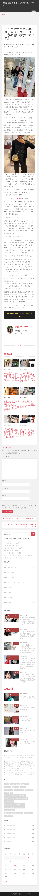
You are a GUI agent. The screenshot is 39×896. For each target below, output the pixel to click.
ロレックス (25, 784)
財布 (9, 597)
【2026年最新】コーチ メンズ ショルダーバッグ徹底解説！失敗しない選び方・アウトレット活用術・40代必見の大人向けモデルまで (27, 377)
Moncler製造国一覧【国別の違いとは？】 (27, 731)
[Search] (33, 534)
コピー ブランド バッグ (11, 545)
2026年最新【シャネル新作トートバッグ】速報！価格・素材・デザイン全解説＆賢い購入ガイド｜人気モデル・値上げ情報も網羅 (11, 376)
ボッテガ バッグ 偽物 (11, 550)
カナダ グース (8, 816)
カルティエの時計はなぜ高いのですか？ (15, 798)
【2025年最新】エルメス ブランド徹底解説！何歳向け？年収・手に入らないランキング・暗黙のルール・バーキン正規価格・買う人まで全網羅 (11, 433)
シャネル (15, 787)
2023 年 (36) (10, 837)
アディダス (29, 790)
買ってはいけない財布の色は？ (13, 813)
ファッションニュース (15, 582)
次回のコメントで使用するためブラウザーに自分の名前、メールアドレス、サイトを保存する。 (19, 506)
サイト (4, 495)
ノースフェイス (15, 784)
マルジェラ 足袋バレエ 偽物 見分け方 (27, 708)
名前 (4, 481)
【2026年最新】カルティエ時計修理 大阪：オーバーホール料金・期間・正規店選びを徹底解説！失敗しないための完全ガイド (27, 648)
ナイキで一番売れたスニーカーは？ (14, 807)
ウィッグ (10, 572)
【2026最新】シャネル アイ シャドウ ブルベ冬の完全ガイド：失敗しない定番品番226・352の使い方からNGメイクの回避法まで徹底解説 (27, 663)
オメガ (6, 793)
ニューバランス (18, 790)
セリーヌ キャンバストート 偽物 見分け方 (27, 720)
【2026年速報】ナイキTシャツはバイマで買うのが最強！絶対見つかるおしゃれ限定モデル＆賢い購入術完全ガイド (27, 678)
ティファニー (8, 790)
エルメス (23, 787)
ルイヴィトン (28, 813)
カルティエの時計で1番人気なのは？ (14, 795)
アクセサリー (12, 567)
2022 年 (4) (10, 841)
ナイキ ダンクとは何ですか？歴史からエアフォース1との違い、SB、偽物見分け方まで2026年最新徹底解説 (27, 635)
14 (24, 865)
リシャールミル (8, 801)
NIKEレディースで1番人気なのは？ (14, 804)
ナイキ (6, 784)
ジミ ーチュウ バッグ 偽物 (13, 198)
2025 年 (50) (10, 829)
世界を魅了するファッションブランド (18, 3)
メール (5, 488)
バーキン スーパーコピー (12, 543)
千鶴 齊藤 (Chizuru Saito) (13, 44)
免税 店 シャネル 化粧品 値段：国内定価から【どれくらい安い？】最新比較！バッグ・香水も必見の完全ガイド (27, 621)
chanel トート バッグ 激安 (12, 553)
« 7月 (5, 882)
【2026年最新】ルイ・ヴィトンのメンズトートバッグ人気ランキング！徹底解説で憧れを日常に (27, 404)
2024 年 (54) (10, 833)
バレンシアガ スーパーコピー (13, 548)
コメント (5, 456)
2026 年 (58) (10, 825)
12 (15, 865)
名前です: (18, 331)
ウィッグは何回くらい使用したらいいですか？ (27, 742)
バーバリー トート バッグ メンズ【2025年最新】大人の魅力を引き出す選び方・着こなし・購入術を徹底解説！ (27, 432)
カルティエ (7, 787)
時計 (9, 587)
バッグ (16, 47)
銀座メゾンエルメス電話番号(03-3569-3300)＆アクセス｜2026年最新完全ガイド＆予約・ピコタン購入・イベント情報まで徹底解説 (11, 405)
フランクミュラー (9, 810)
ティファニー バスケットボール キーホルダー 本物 (27, 697)
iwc (12, 793)
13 (19, 865)
